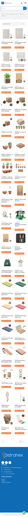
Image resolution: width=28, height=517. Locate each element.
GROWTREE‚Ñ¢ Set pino (7, 383)
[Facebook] (2, 462)
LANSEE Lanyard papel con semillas (20, 406)
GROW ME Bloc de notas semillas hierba (20, 338)
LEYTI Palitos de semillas (5, 428)
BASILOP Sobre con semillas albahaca (19, 88)
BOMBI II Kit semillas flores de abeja (6, 110)
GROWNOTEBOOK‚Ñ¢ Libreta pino (20, 361)
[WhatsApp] (9, 462)
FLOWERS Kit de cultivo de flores (20, 177)
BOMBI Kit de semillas (6, 132)
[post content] (7, 33)
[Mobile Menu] (2, 3)
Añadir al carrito (6, 47)
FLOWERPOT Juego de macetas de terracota (7, 177)
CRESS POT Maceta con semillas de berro (7, 155)
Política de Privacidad (5, 482)
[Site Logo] (8, 3)
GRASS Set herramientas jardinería (18, 248)
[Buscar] (25, 8)
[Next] (25, 441)
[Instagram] (6, 462)
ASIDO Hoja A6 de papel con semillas (6, 65)
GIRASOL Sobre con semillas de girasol (6, 247)
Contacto (3, 480)
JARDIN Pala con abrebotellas (5, 406)
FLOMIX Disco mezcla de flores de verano (20, 155)
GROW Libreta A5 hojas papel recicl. (7, 294)
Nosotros (3, 479)
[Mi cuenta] (22, 3)
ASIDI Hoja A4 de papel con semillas (20, 43)
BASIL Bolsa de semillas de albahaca (7, 88)
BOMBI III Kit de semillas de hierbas (20, 110)
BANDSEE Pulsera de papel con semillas (19, 65)
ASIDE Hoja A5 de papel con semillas (7, 43)
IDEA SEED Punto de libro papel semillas (21, 383)
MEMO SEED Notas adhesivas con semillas (20, 428)
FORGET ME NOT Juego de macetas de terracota (7, 201)
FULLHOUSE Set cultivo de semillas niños (6, 224)
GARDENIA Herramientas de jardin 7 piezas (20, 225)
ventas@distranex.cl (8, 471)
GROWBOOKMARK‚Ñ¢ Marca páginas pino (6, 361)
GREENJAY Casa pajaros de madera (20, 271)
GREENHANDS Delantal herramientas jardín (6, 271)
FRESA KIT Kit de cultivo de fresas (20, 200)
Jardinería (3, 40)
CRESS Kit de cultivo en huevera (20, 132)
